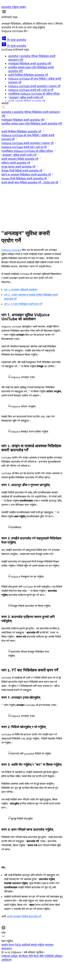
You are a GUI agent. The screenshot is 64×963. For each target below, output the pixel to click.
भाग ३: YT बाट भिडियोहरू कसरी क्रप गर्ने (23, 304)
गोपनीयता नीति (25, 956)
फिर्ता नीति (39, 956)
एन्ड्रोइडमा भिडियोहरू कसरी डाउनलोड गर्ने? (29, 63)
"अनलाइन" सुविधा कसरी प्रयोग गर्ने (25, 97)
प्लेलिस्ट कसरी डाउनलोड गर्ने (15, 163)
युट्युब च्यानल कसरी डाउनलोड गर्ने (18, 167)
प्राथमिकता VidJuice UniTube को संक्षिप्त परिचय (34, 94)
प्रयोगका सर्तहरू (9, 956)
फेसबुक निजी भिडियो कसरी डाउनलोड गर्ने (21, 171)
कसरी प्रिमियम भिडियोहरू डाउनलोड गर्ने (28, 75)
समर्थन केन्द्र (7, 945)
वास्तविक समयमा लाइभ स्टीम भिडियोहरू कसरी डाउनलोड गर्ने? (31, 124)
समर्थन (22, 7)
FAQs (18, 945)
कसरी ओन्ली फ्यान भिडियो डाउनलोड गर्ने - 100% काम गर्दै (29, 182)
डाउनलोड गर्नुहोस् (10, 7)
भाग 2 (7, 294)
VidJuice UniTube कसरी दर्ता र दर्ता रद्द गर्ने (30, 90)
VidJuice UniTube (11, 250)
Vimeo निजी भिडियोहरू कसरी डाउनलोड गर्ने (23, 178)
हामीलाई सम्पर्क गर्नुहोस (33, 945)
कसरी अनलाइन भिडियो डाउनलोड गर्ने (19, 159)
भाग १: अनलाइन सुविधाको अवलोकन (20, 289)
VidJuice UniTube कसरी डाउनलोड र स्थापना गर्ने (34, 86)
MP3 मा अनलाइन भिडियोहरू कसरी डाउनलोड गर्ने (26, 174)
